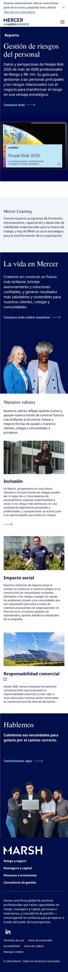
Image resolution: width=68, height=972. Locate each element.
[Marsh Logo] (23, 851)
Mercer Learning (18, 211)
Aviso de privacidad (40, 940)
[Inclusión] (8, 524)
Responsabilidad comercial (31, 674)
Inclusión (13, 481)
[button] (64, 8)
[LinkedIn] (8, 931)
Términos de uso (14, 940)
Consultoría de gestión (20, 882)
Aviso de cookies (34, 946)
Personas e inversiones (20, 875)
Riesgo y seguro (15, 861)
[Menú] (62, 22)
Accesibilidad (12, 946)
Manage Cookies (14, 952)
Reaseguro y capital (18, 868)
